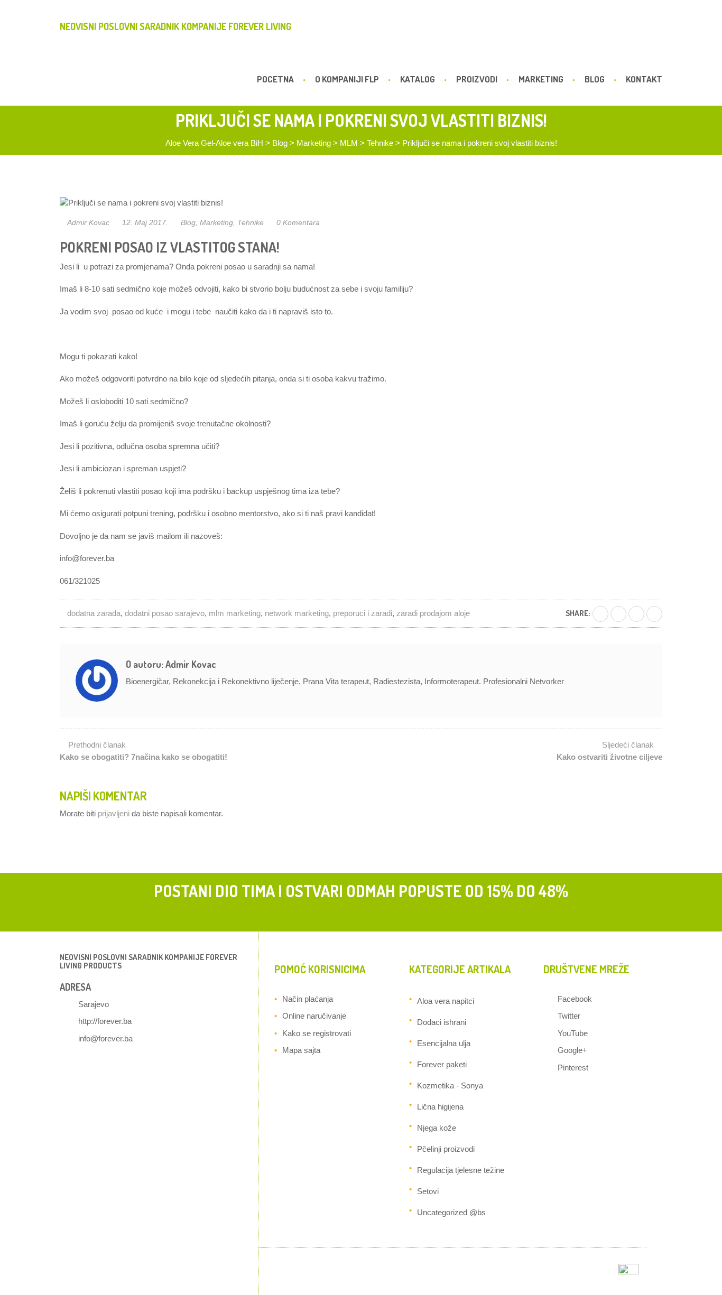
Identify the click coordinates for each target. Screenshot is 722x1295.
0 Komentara (298, 222)
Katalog (417, 79)
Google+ (572, 1050)
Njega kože (436, 1127)
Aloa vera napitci (445, 1000)
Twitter (569, 1015)
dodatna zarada (94, 613)
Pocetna (275, 79)
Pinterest (573, 1067)
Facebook (575, 998)
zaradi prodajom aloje (433, 613)
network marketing (297, 613)
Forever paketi (442, 1064)
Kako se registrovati (316, 1033)
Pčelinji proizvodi (446, 1148)
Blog (595, 79)
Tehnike (250, 222)
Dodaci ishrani (441, 1022)
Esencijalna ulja (443, 1043)
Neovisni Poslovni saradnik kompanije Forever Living (175, 26)
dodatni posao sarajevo (165, 613)
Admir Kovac (88, 222)
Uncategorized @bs (451, 1212)
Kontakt (644, 79)
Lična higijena (440, 1106)
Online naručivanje (314, 1015)
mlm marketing (235, 613)
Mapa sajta (301, 1050)
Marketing (541, 79)
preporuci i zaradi (362, 613)
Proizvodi (476, 79)
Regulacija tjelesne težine (460, 1170)
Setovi (428, 1191)
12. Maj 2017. (145, 222)
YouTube (573, 1033)
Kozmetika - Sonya (450, 1085)
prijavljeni (113, 813)
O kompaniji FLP (347, 79)
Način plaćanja (307, 998)
